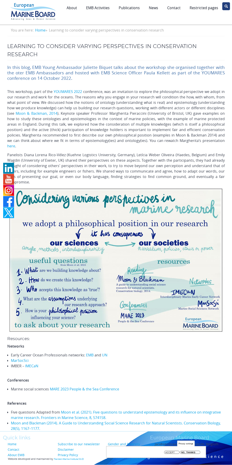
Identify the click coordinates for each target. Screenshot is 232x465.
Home (40, 30)
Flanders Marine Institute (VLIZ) (69, 459)
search (226, 6)
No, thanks (188, 452)
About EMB (16, 455)
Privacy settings (186, 443)
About (72, 7)
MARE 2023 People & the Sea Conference (84, 389)
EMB (90, 355)
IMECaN (31, 365)
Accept (170, 452)
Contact (174, 7)
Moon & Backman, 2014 (36, 113)
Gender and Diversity (124, 444)
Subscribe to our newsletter (79, 444)
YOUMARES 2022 (68, 91)
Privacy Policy (68, 455)
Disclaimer (66, 449)
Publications (129, 7)
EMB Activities (98, 7)
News (153, 7)
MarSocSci (20, 360)
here (11, 146)
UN (104, 355)
